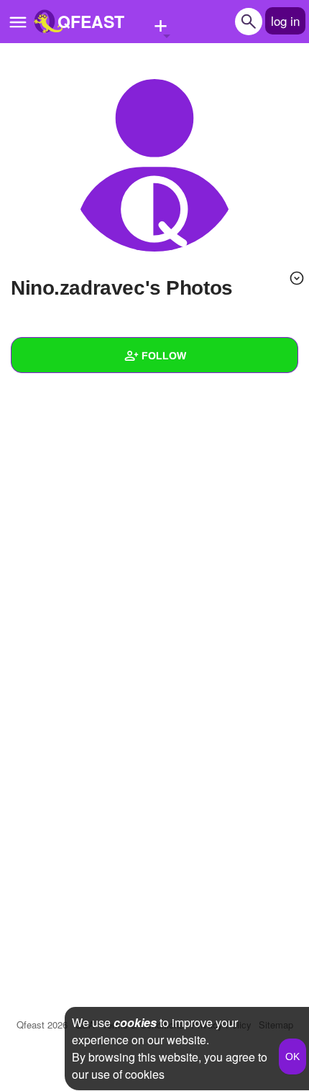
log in (285, 20)
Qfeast (42, 1024)
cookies (135, 1022)
